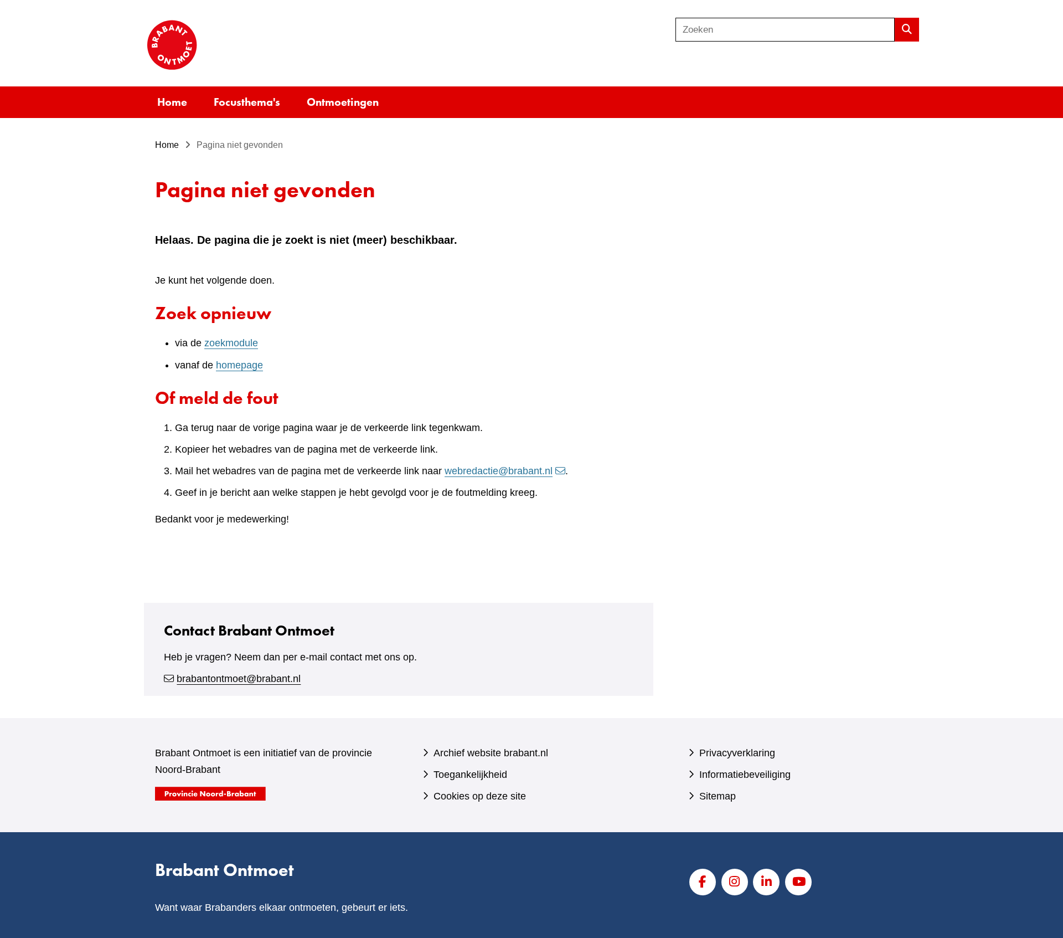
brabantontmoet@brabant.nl (239, 678)
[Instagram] (734, 882)
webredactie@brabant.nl (499, 470)
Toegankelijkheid (470, 774)
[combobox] (785, 30)
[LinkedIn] (766, 882)
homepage (239, 365)
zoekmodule (231, 342)
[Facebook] (702, 882)
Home (172, 102)
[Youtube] (798, 882)
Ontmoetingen (343, 102)
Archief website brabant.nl (491, 752)
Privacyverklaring (737, 752)
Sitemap (717, 796)
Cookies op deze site (480, 796)
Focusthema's (247, 102)
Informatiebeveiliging (745, 774)
